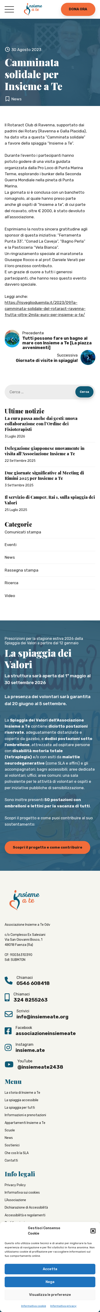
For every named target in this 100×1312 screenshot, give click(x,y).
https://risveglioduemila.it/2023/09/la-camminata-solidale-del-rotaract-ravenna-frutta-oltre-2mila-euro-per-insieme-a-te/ (45, 308)
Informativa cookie (33, 1306)
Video (10, 595)
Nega (50, 1282)
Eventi (11, 544)
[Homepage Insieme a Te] (33, 9)
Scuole (10, 1130)
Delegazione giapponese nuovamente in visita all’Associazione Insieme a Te (44, 451)
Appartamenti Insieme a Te (25, 1123)
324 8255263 (30, 1000)
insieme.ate (30, 1050)
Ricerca (11, 582)
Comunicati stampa (23, 532)
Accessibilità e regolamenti (25, 1215)
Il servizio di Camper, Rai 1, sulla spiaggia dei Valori (50, 500)
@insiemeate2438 (40, 1067)
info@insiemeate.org (42, 1017)
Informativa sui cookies (22, 1193)
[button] (93, 1230)
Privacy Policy (15, 1185)
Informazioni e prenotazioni (25, 1115)
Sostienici (12, 1145)
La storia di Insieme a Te (22, 1093)
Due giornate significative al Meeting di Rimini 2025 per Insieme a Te (44, 475)
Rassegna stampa (21, 570)
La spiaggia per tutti (20, 1108)
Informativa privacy (63, 1306)
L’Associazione (15, 1200)
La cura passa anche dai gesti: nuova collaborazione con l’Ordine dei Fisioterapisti (41, 424)
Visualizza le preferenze (50, 1295)
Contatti (11, 1161)
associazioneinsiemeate (46, 1033)
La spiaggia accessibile (21, 1100)
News (16, 99)
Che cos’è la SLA (17, 1153)
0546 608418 (33, 983)
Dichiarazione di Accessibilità (26, 1208)
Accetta (50, 1269)
